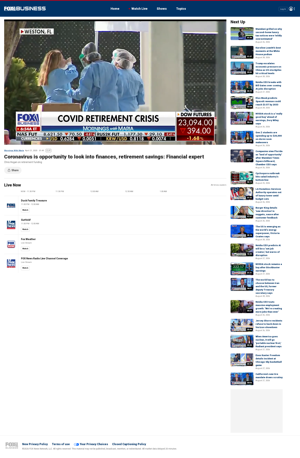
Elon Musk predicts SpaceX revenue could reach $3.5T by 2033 (268, 101)
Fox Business (25, 9)
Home (115, 8)
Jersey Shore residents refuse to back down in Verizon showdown (269, 324)
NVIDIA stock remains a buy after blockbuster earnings (269, 267)
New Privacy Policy (35, 444)
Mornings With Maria (14, 150)
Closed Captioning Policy (129, 444)
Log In (283, 9)
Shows (162, 8)
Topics (181, 8)
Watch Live (139, 8)
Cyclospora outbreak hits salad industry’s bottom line (268, 176)
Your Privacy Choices (94, 444)
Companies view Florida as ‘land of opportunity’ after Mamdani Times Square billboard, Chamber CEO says (269, 158)
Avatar (291, 9)
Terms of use (61, 444)
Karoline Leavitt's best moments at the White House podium (268, 51)
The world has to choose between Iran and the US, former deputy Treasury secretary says (267, 286)
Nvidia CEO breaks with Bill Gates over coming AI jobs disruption (268, 85)
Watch (25, 210)
